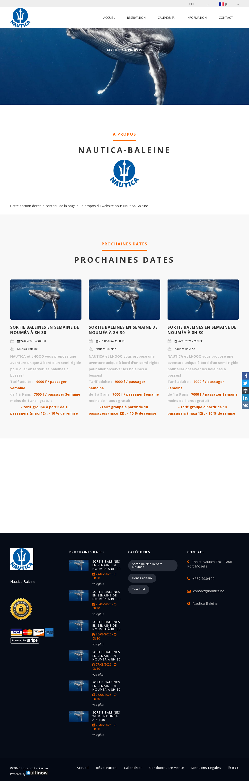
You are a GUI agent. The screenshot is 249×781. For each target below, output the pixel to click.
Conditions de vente (166, 767)
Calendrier (166, 18)
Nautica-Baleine (205, 603)
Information (197, 18)
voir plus (98, 584)
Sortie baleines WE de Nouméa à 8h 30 (106, 716)
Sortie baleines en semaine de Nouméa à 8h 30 (44, 330)
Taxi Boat (138, 589)
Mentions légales (206, 767)
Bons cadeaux (142, 578)
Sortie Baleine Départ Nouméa (147, 565)
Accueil (109, 18)
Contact (226, 18)
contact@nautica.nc (208, 591)
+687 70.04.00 (203, 578)
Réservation (136, 18)
